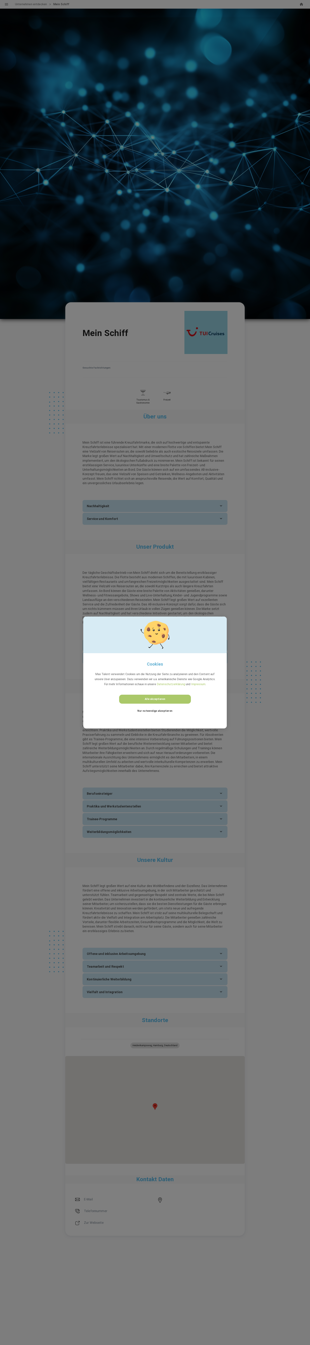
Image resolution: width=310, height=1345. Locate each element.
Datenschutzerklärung (171, 684)
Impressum (198, 684)
